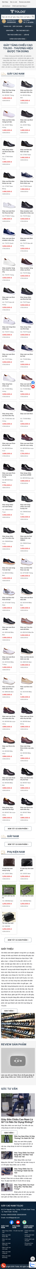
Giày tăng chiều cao (7, 1231)
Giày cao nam (17, 26)
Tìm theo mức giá (22, 30)
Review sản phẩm (24, 2)
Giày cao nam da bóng (6, 1256)
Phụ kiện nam (16, 851)
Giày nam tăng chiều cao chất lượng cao (25, 506)
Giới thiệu (5, 2)
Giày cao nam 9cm (26, 413)
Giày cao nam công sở (6, 1252)
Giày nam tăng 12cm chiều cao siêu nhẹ (27, 748)
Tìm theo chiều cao (14, 34)
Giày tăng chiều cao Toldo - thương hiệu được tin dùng (18, 48)
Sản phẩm (10, 30)
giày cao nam (28, 978)
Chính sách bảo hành (29, 1231)
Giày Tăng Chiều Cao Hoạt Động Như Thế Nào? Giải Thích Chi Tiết (24, 1155)
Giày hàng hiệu (15, 980)
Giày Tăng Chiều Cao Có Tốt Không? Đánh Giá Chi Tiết (23, 1171)
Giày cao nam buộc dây (6, 1235)
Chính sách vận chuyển (29, 1239)
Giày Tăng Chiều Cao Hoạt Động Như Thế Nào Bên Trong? (24, 1187)
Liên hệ (26, 34)
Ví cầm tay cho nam (26, 896)
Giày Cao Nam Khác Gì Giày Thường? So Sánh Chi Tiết (24, 1137)
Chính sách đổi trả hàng (29, 1235)
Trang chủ (7, 26)
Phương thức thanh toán (29, 1244)
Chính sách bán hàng (19, 6)
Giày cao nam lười (6, 1239)
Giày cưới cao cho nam (6, 1248)
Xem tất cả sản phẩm (17, 829)
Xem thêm (8, 1011)
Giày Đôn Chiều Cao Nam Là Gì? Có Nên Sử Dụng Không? (17, 1120)
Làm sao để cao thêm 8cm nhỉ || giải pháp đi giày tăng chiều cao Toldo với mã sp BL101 (17, 1076)
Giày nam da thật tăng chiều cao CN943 (26, 538)
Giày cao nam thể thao (6, 1244)
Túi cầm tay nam (7, 923)
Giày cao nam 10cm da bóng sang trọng (8, 475)
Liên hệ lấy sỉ (6, 6)
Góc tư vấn (13, 2)
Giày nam (28, 26)
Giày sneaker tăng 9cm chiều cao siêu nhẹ (8, 270)
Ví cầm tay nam (18, 1231)
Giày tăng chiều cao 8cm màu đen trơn (8, 151)
